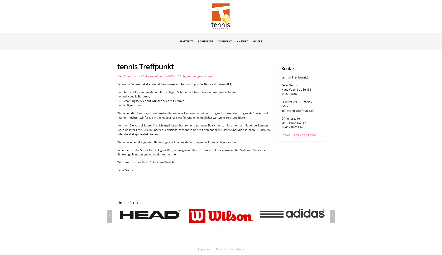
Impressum (205, 249)
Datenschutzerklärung (230, 249)
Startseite (186, 41)
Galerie (258, 41)
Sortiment (225, 41)
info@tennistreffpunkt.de (297, 111)
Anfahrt (242, 41)
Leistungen (205, 41)
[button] (109, 216)
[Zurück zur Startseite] (221, 16)
